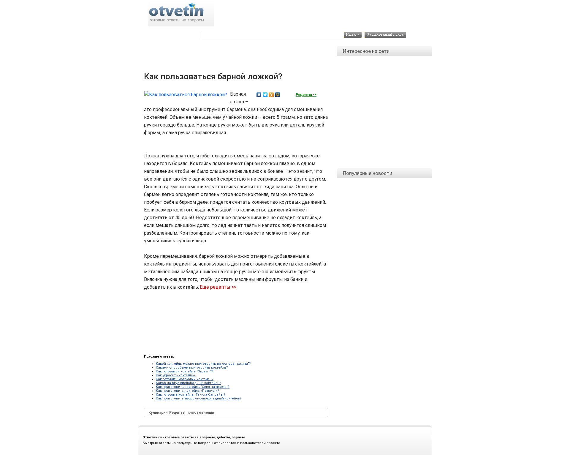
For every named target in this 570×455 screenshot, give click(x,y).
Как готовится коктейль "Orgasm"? (184, 371)
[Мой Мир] (278, 95)
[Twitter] (265, 95)
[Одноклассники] (271, 95)
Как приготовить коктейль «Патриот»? (187, 391)
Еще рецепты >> (218, 287)
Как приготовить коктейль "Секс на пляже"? (192, 387)
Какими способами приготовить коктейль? (192, 367)
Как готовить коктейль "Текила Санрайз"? (190, 394)
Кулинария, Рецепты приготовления (181, 412)
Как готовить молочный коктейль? (184, 379)
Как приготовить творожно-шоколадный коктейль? (199, 398)
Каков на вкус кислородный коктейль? (188, 383)
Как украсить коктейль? (176, 375)
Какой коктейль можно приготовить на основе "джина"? (203, 364)
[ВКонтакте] (259, 95)
